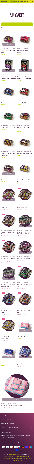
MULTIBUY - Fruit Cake (23, 258)
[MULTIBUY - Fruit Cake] (25, 247)
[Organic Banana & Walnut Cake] (25, 168)
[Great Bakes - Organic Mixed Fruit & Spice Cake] (25, 65)
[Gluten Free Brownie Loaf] (9, 351)
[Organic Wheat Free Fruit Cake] (9, 39)
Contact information (27, 458)
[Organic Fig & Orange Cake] (25, 91)
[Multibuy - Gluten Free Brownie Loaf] (25, 351)
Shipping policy (17, 458)
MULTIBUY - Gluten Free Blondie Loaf (11, 405)
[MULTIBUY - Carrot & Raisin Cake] (25, 299)
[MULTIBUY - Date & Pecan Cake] (25, 273)
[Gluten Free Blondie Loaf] (25, 325)
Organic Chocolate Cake (7, 103)
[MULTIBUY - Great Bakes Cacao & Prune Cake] (9, 273)
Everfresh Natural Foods (14, 454)
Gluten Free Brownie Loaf (8, 363)
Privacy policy (26, 456)
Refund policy (18, 456)
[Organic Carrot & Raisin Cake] (25, 116)
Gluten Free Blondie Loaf (24, 337)
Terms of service (8, 458)
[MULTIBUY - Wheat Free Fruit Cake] (9, 194)
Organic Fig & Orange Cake (24, 103)
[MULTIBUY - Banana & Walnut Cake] (9, 325)
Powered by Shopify (8, 456)
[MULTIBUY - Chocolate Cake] (9, 299)
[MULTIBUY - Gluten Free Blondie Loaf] (17, 386)
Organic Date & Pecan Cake (8, 127)
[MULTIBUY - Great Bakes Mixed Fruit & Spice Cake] (25, 221)
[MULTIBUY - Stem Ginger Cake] (9, 221)
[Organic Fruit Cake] (9, 168)
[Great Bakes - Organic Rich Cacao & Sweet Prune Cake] (9, 65)
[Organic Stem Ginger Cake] (25, 142)
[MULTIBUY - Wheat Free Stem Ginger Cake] (25, 194)
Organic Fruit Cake (6, 179)
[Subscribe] (32, 432)
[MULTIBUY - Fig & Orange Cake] (9, 247)
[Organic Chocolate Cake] (9, 91)
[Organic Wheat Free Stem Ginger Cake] (9, 142)
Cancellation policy (17, 460)
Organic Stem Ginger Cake (24, 153)
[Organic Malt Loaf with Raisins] (25, 39)
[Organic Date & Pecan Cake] (9, 116)
